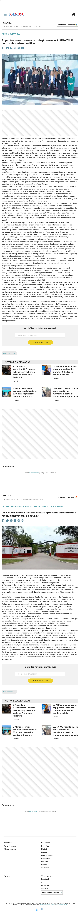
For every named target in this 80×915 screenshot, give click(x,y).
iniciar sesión (34, 473)
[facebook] (11, 48)
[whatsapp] (7, 48)
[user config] (74, 14)
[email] (19, 48)
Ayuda (65, 904)
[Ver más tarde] (3, 48)
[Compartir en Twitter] (15, 48)
